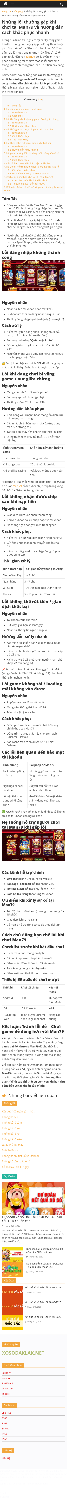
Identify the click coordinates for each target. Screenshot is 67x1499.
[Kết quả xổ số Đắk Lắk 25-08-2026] (13, 1288)
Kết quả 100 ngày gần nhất (18, 1111)
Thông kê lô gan (11, 1128)
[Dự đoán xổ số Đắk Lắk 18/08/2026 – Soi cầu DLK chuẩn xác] (13, 1264)
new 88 (30, 1483)
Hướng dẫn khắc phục (22, 126)
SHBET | (4, 1480)
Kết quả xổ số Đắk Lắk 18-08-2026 (43, 1302)
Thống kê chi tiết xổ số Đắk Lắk (20, 1156)
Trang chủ (7, 11)
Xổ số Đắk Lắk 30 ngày (15, 1167)
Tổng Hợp (18, 11)
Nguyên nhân (17, 112)
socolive (6, 1378)
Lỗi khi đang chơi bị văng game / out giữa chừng (31, 119)
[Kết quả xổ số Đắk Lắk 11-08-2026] (13, 1317)
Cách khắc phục (18, 136)
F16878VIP (7, 1383)
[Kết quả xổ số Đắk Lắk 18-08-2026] (13, 1302)
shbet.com (7, 1388)
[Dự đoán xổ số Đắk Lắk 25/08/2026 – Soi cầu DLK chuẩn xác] (13, 1249)
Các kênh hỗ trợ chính (22, 170)
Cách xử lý (15, 115)
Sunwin (4, 1497)
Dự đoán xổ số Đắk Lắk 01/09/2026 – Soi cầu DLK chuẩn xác (32, 1219)
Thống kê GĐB (10, 1117)
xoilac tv (6, 1372)
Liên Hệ (6, 1458)
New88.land (41, 1483)
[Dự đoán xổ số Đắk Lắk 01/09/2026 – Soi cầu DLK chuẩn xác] (33, 1184)
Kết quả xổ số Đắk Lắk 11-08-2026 (43, 1316)
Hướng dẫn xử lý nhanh (23, 149)
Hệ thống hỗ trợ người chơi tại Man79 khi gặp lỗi (31, 166)
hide (39, 99)
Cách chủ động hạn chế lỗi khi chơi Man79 (28, 176)
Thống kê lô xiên (12, 1139)
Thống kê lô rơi (11, 1133)
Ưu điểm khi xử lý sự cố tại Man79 (28, 173)
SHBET (22, 1470)
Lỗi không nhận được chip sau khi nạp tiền (28, 129)
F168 (4, 1418)
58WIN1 (6, 1428)
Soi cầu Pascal (10, 1150)
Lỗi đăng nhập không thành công (23, 109)
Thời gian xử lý (18, 139)
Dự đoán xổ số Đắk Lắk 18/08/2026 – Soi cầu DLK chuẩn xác (44, 1265)
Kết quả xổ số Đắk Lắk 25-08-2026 (43, 1287)
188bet (5, 1393)
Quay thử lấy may (12, 1145)
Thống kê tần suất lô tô (16, 1161)
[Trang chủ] (5, 4)
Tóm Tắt (14, 105)
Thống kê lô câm (12, 1122)
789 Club (7, 1412)
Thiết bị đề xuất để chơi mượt (26, 183)
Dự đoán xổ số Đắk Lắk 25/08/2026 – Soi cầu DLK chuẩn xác (44, 1250)
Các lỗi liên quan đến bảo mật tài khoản (27, 163)
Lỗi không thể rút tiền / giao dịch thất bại (27, 143)
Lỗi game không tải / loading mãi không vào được (32, 153)
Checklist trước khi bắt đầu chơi (27, 180)
